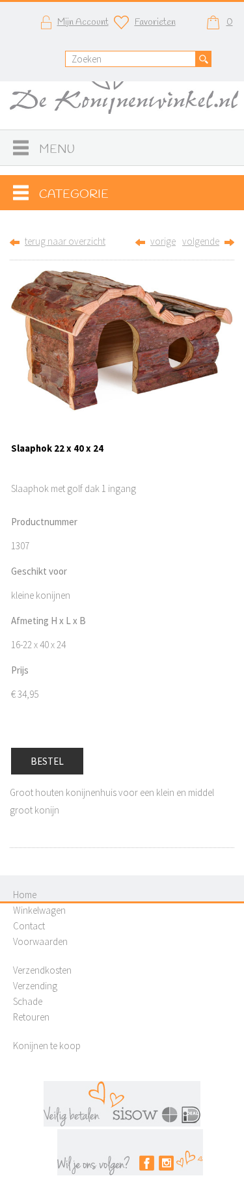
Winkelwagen (39, 910)
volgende (200, 241)
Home (24, 894)
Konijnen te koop (47, 1045)
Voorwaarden (40, 941)
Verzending (35, 985)
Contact (29, 926)
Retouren (31, 1017)
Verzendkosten (42, 970)
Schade (27, 1001)
